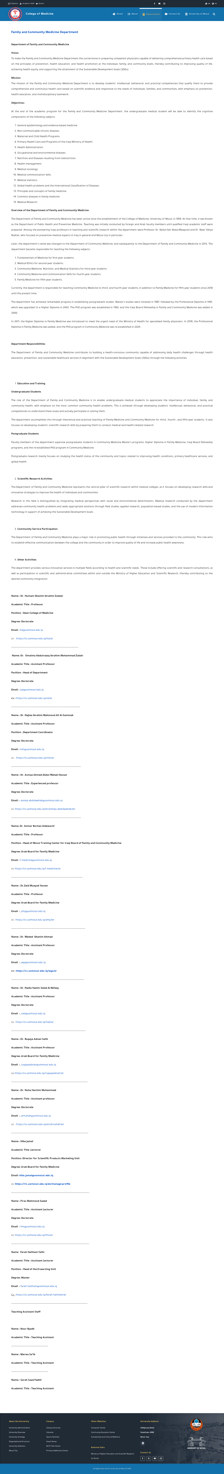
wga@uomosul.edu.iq (33, 962)
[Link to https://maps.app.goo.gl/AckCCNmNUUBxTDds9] (142, 1443)
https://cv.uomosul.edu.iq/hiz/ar (34, 638)
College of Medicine (40, 14)
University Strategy (17, 1437)
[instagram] (164, 4)
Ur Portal (95, 1459)
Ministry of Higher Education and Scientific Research (112, 1454)
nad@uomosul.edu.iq (33, 1013)
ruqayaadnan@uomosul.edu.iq (38, 1065)
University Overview (17, 1433)
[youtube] (159, 4)
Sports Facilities (52, 1437)
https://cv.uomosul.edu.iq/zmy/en (35, 920)
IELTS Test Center (53, 1446)
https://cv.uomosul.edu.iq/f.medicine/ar (38, 869)
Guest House (51, 1442)
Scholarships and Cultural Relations (105, 1437)
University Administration (19, 1428)
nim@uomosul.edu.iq (32, 749)
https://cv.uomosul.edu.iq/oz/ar (34, 698)
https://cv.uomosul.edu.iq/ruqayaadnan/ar (39, 1073)
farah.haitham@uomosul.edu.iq (39, 1286)
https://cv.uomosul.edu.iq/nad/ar (35, 1022)
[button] (214, 14)
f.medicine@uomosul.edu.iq (36, 860)
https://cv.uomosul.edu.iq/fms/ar (34, 1235)
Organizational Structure (19, 1442)
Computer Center (98, 1428)
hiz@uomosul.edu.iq (31, 630)
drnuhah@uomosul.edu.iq (36, 1116)
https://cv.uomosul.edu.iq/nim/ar (35, 758)
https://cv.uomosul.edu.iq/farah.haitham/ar (41, 1295)
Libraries (49, 1433)
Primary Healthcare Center (57, 1451)
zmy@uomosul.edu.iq (33, 911)
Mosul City (13, 1451)
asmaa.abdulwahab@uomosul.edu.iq (41, 800)
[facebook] (154, 4)
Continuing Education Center (103, 1433)
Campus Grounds (53, 1428)
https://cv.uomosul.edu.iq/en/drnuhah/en (40, 1124)
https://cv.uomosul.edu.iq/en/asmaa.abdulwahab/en (45, 809)
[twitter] (148, 1458)
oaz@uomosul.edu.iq (32, 690)
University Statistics (17, 1446)
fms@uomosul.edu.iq (32, 1226)
